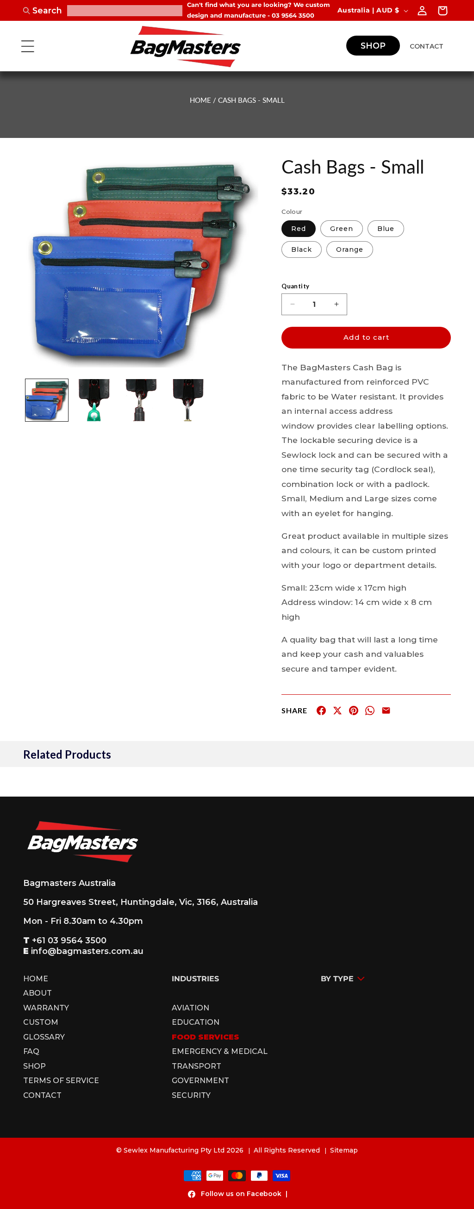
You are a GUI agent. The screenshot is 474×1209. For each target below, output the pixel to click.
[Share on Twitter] (337, 712)
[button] (28, 46)
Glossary (44, 1037)
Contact (42, 1095)
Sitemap (344, 1150)
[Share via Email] (386, 712)
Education (195, 1022)
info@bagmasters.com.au (87, 951)
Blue (385, 228)
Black (301, 249)
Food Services (205, 1037)
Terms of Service (61, 1080)
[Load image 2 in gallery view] (94, 400)
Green (341, 228)
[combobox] (124, 10)
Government (200, 1080)
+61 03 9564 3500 (69, 940)
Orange (349, 249)
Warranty (46, 1008)
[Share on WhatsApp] (369, 712)
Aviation (190, 1008)
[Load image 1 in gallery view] (46, 400)
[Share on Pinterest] (353, 712)
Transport (196, 1066)
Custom (40, 1022)
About (37, 993)
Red (298, 228)
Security (191, 1095)
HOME (200, 100)
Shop (34, 1066)
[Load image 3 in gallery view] (140, 400)
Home (35, 980)
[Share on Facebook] (321, 712)
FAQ (31, 1051)
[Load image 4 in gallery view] (188, 400)
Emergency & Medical (220, 1051)
